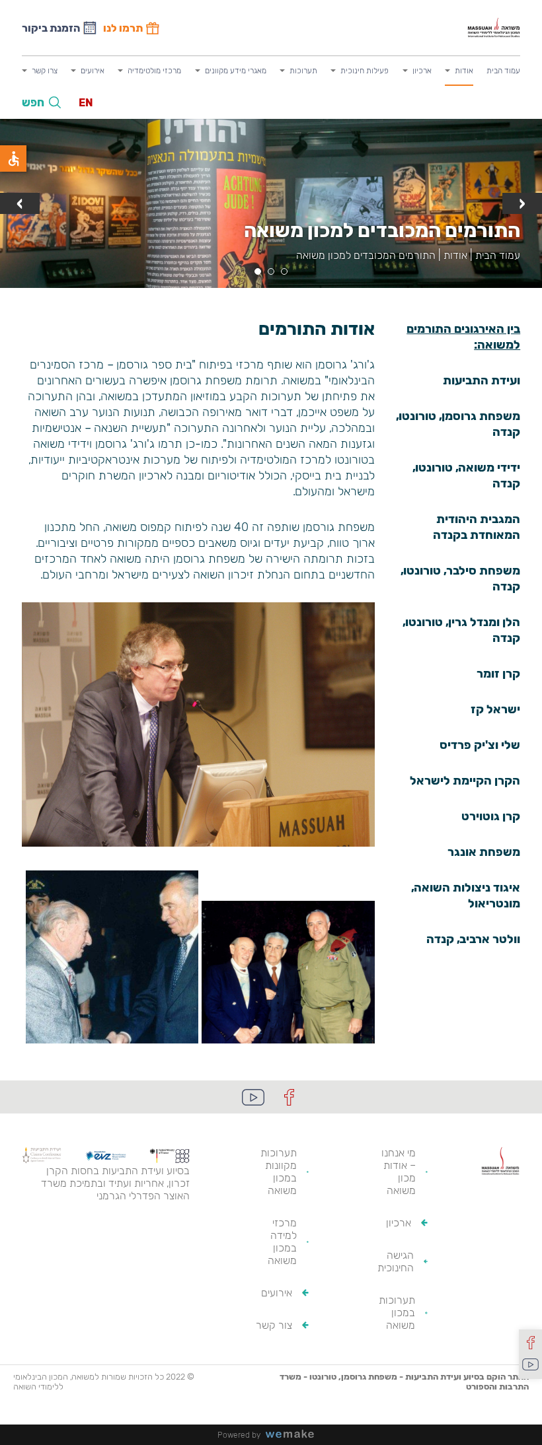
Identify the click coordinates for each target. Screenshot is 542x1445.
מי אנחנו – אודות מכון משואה (398, 1171)
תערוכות (303, 70)
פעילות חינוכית (364, 70)
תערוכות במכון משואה (397, 1312)
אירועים (92, 70)
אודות (464, 70)
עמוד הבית (503, 70)
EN (86, 102)
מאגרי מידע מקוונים (235, 70)
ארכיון (422, 70)
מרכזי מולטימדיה (154, 70)
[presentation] (522, 203)
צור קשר (274, 1325)
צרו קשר (45, 70)
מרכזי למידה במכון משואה (282, 1241)
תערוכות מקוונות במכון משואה (278, 1171)
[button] (284, 271)
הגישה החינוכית (395, 1261)
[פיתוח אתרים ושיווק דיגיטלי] (295, 1435)
